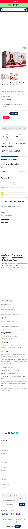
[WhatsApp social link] (14, 433)
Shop (2, 460)
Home (2, 43)
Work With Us (4, 450)
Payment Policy (5, 487)
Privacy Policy (4, 479)
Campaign (3, 467)
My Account (4, 462)
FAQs (2, 445)
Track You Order (5, 465)
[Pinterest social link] (14, 1)
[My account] (26, 5)
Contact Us (4, 453)
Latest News (4, 448)
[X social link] (12, 1)
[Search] (25, 10)
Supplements (9, 43)
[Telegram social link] (18, 1)
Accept (17, 526)
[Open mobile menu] (1, 5)
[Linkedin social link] (16, 1)
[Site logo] (14, 5)
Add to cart (14, 113)
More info (10, 526)
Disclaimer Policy (5, 489)
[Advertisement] (14, 27)
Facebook (7, 376)
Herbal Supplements (19, 43)
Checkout (3, 470)
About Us (3, 443)
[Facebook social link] (10, 1)
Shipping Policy (5, 484)
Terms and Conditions (6, 477)
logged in (10, 206)
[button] (2, 59)
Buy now (6, 117)
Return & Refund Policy (6, 482)
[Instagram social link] (12, 433)
